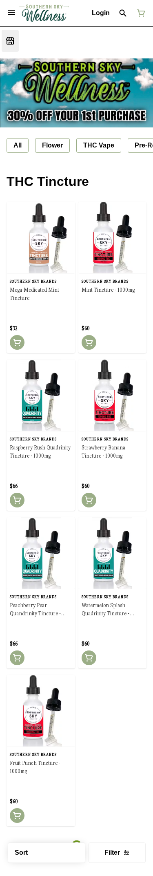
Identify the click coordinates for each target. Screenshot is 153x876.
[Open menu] (11, 12)
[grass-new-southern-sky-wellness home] (44, 13)
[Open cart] (139, 13)
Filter (112, 852)
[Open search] (123, 13)
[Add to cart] (17, 342)
